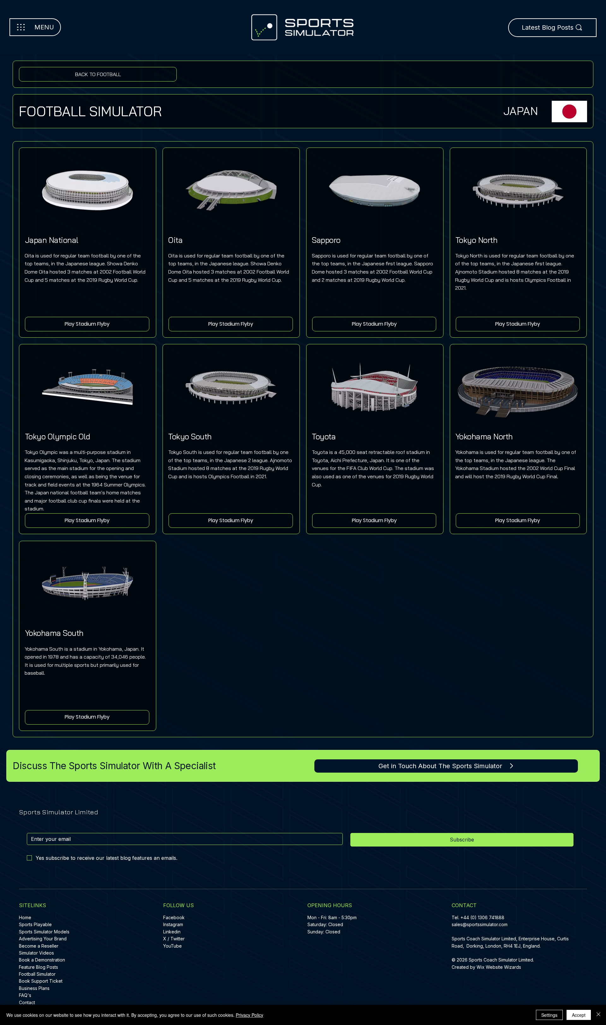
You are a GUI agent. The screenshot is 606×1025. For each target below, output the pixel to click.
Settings (549, 1015)
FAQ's (25, 995)
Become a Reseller (38, 946)
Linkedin (172, 931)
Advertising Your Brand (43, 938)
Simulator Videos (36, 953)
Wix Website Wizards (499, 967)
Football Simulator (37, 974)
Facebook (174, 917)
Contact (27, 1002)
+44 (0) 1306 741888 (482, 917)
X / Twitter (174, 938)
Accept (578, 1015)
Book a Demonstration (42, 959)
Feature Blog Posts (38, 967)
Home (25, 917)
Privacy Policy (249, 1015)
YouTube (172, 946)
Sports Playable (35, 924)
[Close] (598, 1015)
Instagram (173, 924)
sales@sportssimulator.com (480, 924)
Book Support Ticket (40, 981)
